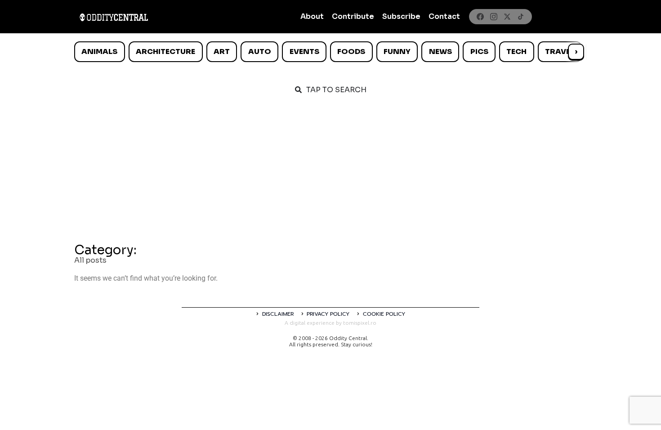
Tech (516, 51)
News (440, 51)
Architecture (165, 51)
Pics (479, 51)
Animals (99, 51)
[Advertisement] (330, 172)
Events (304, 51)
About (312, 16)
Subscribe (401, 16)
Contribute (353, 16)
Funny (397, 51)
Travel (559, 51)
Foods (351, 51)
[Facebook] (480, 16)
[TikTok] (520, 16)
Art (222, 51)
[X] (507, 16)
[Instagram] (493, 16)
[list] (330, 52)
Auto (259, 51)
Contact (444, 16)
